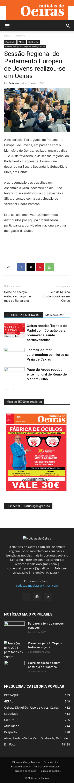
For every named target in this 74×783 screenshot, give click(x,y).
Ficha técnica (51, 762)
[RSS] (48, 597)
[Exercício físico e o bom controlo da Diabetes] (14, 668)
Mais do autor (54, 315)
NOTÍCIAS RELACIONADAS (23, 315)
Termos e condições (24, 771)
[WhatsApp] (49, 267)
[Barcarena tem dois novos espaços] (14, 628)
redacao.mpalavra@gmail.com (37, 585)
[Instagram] (37, 597)
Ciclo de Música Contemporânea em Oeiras (56, 296)
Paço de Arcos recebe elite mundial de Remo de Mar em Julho (47, 374)
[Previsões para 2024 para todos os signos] (14, 649)
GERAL (22, 42)
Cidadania (19, 35)
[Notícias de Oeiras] (37, 10)
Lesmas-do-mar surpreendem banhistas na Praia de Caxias (48, 354)
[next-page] (13, 389)
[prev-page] (6, 389)
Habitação (33, 42)
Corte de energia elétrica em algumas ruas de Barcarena (18, 296)
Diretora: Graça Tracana (26, 762)
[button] (7, 25)
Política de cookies (50, 771)
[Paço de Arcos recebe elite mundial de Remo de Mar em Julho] (14, 374)
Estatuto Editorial (21, 766)
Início (7, 35)
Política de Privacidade (47, 766)
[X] (31, 267)
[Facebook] (21, 267)
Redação (14, 82)
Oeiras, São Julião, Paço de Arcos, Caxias (25, 46)
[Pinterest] (40, 267)
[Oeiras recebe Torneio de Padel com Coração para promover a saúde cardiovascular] (14, 330)
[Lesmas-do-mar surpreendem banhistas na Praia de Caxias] (14, 355)
